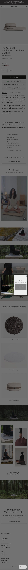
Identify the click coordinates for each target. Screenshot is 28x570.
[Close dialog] (26, 276)
